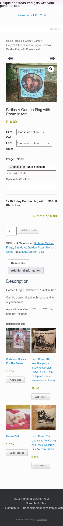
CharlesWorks (42, 519)
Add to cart (28, 230)
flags (24, 252)
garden (33, 252)
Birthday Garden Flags (27, 45)
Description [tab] (18, 263)
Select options (17, 452)
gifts (41, 252)
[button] (51, 69)
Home (9, 40)
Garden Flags (36, 247)
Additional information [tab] (26, 270)
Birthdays (20, 247)
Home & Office (23, 40)
